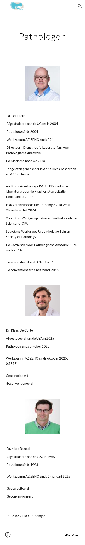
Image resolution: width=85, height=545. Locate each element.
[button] (5, 6)
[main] (42, 36)
